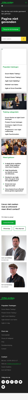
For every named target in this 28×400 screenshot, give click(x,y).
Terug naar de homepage (10, 29)
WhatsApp (6, 228)
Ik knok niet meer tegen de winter (10, 185)
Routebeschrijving (6, 345)
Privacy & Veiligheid (7, 338)
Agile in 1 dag (5, 323)
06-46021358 (4, 260)
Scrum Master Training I (8, 309)
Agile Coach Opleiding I (8, 316)
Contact (3, 349)
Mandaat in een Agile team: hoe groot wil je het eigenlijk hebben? (12, 179)
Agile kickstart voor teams (9, 320)
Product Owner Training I (8, 313)
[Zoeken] (23, 39)
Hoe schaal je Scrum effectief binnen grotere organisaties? (14, 190)
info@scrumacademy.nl (14, 364)
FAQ (2, 342)
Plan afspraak (20, 228)
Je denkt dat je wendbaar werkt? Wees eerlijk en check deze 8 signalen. (13, 165)
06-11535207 (4, 287)
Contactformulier (8, 222)
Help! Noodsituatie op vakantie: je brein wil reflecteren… (11, 172)
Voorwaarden (5, 335)
